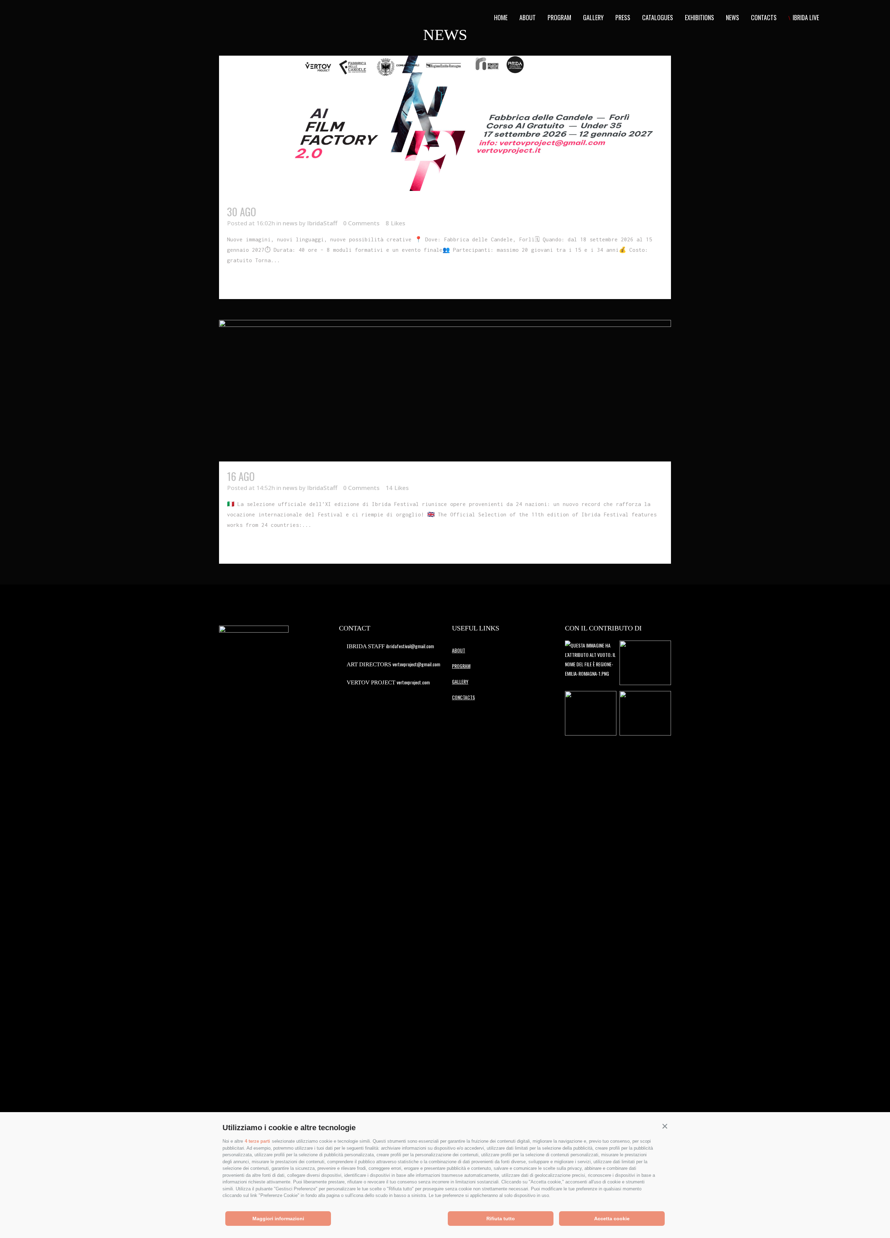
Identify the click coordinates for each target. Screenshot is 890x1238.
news (290, 223)
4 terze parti (257, 1141)
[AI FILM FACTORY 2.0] (445, 126)
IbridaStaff (322, 223)
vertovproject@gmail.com (416, 664)
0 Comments (361, 223)
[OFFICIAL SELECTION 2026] (445, 390)
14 (397, 487)
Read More (242, 281)
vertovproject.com (413, 682)
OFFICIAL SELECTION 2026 (307, 476)
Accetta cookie (612, 1218)
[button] (665, 1126)
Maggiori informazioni (278, 1218)
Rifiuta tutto (500, 1218)
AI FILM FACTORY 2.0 (299, 211)
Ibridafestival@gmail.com (410, 646)
